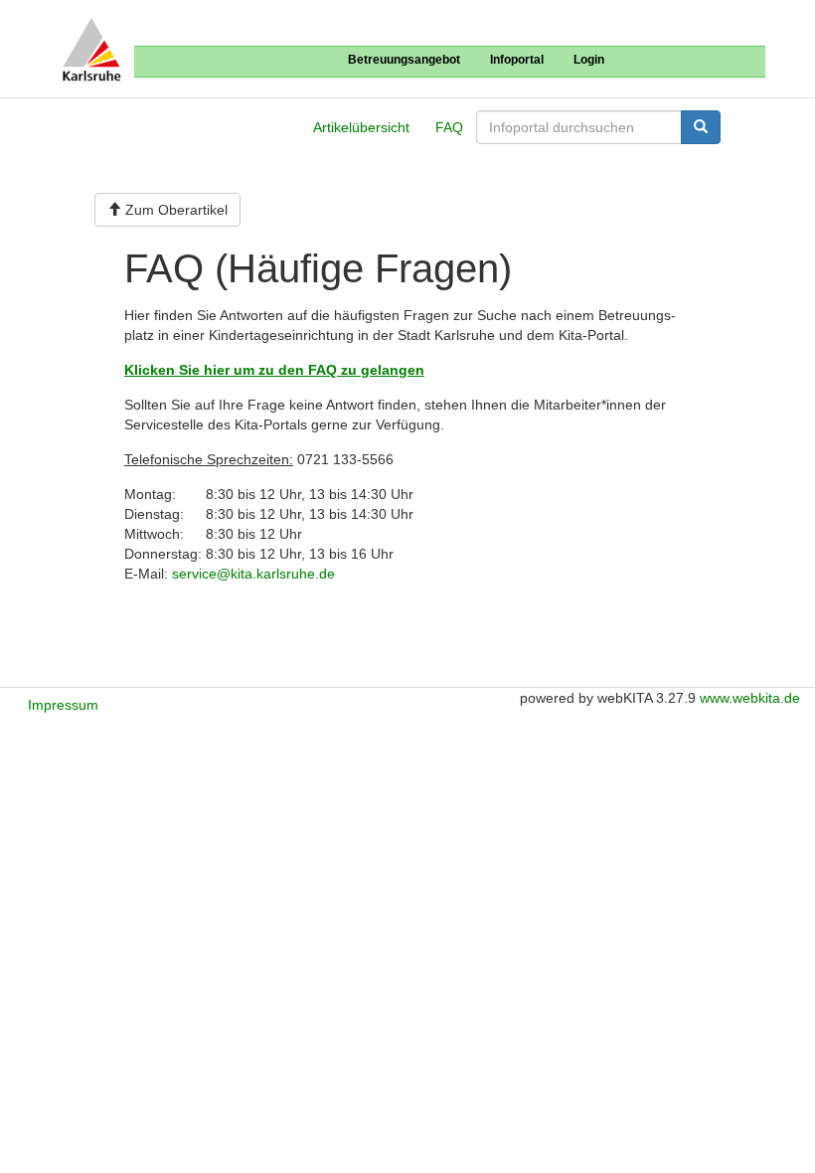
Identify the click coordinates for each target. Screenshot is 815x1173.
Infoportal (517, 60)
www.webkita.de (750, 698)
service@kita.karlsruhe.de (253, 574)
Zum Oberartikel (174, 210)
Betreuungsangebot (404, 60)
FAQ (449, 127)
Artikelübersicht (361, 127)
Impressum (63, 705)
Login (588, 60)
